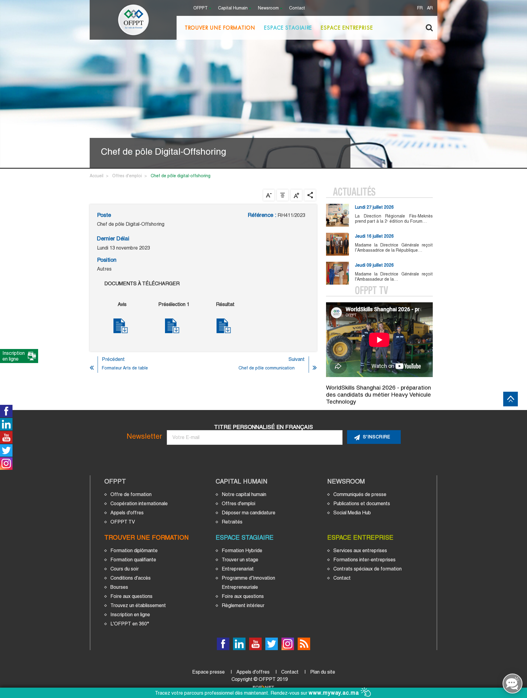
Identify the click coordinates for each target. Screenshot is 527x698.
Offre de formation (131, 494)
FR (420, 8)
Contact (297, 8)
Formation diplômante (134, 550)
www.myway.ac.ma (335, 693)
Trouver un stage (240, 560)
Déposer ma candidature (248, 513)
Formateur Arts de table (125, 367)
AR (430, 8)
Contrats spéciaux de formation (367, 569)
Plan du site (322, 672)
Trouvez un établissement (138, 605)
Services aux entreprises (360, 550)
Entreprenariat (238, 569)
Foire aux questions (131, 596)
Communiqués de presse (359, 494)
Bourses (119, 587)
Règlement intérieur (243, 605)
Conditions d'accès (130, 578)
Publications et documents (361, 503)
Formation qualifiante (133, 560)
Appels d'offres (127, 513)
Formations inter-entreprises (364, 560)
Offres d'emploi (127, 175)
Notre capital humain (244, 494)
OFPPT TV (122, 522)
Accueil (96, 175)
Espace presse (208, 672)
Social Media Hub (352, 513)
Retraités (232, 522)
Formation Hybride (242, 550)
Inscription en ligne (130, 614)
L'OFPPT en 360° (129, 624)
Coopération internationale (139, 503)
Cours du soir (124, 569)
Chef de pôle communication (266, 367)
